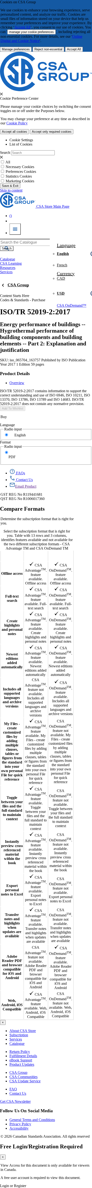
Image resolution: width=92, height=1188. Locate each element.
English (20, 435)
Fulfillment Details (23, 1056)
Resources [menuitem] (7, 268)
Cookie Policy (17, 123)
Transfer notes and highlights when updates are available (12, 925)
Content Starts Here (14, 296)
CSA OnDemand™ (71, 305)
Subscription (18, 1035)
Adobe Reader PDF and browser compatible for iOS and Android (12, 967)
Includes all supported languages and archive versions (12, 697)
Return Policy (19, 1052)
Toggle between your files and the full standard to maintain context (12, 808)
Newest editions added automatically (12, 660)
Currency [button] (66, 273)
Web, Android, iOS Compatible (12, 1005)
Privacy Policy (20, 1124)
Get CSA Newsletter (15, 1101)
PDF (12, 457)
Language (7, 425)
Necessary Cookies (20, 167)
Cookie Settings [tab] (21, 140)
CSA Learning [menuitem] (11, 263)
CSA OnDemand (60, 556)
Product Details (15, 373)
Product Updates (21, 1064)
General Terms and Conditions (32, 1120)
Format (5, 442)
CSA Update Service (25, 1081)
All (7, 162)
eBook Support (20, 1060)
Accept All (22, 27)
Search (5, 153)
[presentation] (1, 94)
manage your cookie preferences (31, 32)
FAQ (13, 1089)
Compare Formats (22, 509)
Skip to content (11, 190)
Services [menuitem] (6, 272)
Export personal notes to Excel (12, 890)
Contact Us (17, 1093)
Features (12, 556)
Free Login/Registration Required (41, 1146)
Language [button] (66, 245)
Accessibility (19, 1128)
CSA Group (18, 285)
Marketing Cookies (20, 181)
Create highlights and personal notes (12, 627)
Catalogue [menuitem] (7, 259)
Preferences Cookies (21, 172)
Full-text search (12, 598)
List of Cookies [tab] (20, 144)
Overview (16, 383)
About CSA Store (22, 1031)
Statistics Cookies (19, 176)
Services (15, 1039)
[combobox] (25, 242)
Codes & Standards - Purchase (22, 300)
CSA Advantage (36, 556)
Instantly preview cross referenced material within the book (12, 852)
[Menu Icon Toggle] (15, 229)
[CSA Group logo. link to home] (46, 90)
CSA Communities (23, 1077)
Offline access (12, 573)
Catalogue (17, 1044)
